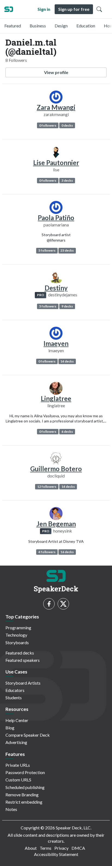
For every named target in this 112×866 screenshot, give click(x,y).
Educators (14, 690)
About (31, 848)
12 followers (46, 487)
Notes (11, 809)
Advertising (16, 742)
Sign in (44, 9)
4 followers (46, 552)
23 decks (67, 250)
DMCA (78, 848)
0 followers (47, 125)
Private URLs (17, 765)
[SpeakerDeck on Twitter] (63, 604)
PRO (40, 295)
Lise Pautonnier (56, 162)
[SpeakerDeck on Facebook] (49, 604)
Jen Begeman (56, 524)
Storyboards (17, 642)
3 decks (67, 180)
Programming (18, 627)
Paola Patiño (56, 218)
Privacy (61, 848)
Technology (16, 634)
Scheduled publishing (25, 787)
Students (13, 697)
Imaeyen (56, 343)
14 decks (67, 361)
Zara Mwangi (56, 107)
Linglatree (56, 398)
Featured (12, 25)
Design (61, 25)
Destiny (56, 288)
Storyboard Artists (23, 682)
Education (85, 25)
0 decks (67, 125)
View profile (56, 72)
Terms (45, 848)
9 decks (67, 306)
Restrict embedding (23, 801)
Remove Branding (22, 794)
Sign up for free (73, 9)
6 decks (67, 431)
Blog (9, 727)
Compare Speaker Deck (27, 734)
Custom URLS (18, 779)
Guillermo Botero (56, 469)
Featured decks (19, 652)
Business (38, 25)
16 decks (67, 552)
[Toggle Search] (99, 9)
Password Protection (25, 772)
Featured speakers (22, 660)
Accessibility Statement (56, 854)
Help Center (16, 720)
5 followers (46, 250)
